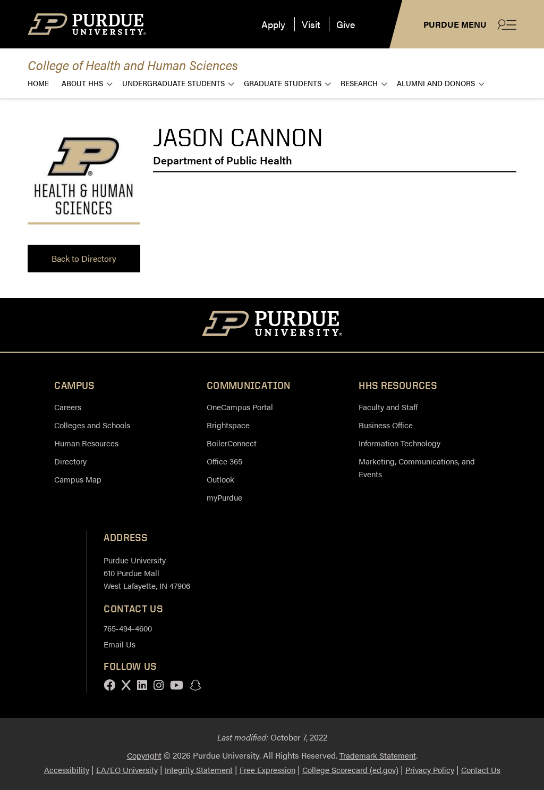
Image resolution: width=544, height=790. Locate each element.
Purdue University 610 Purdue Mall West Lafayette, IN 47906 (147, 572)
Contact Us (480, 769)
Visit (311, 24)
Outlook (220, 479)
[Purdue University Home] (272, 325)
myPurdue (224, 497)
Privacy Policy (429, 769)
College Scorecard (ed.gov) (350, 769)
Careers (67, 406)
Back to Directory (84, 258)
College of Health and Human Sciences (133, 64)
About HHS (82, 82)
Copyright (144, 755)
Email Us (119, 644)
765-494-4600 (128, 628)
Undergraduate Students (173, 82)
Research (359, 82)
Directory (70, 461)
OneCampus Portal (240, 406)
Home (38, 82)
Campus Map (77, 479)
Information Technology (399, 442)
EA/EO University (127, 769)
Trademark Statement (377, 755)
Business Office (386, 424)
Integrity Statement (199, 769)
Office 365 (224, 461)
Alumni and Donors (436, 82)
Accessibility (66, 769)
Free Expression (267, 769)
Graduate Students (282, 82)
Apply (273, 24)
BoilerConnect (232, 442)
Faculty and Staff (388, 406)
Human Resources (86, 442)
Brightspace (228, 424)
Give (345, 24)
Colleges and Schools (92, 424)
